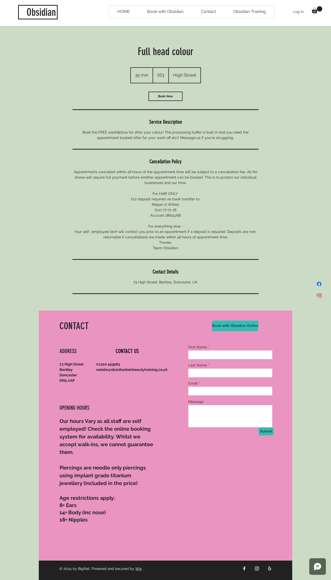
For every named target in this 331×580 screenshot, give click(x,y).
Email (193, 383)
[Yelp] (269, 568)
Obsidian (41, 12)
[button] (317, 9)
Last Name (197, 365)
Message (196, 401)
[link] (165, 96)
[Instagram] (319, 296)
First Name (197, 347)
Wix (138, 569)
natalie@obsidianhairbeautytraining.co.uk (132, 370)
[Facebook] (319, 284)
